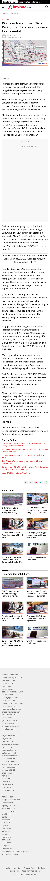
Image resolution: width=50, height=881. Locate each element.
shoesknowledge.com (11, 712)
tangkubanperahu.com (11, 800)
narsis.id (5, 776)
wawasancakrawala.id (11, 744)
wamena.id (6, 837)
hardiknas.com (8, 784)
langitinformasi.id (9, 738)
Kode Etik (17, 868)
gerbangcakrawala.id (10, 726)
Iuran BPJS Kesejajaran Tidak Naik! (17, 473)
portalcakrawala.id (9, 761)
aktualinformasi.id (9, 714)
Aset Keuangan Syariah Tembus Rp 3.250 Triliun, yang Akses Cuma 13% (25, 450)
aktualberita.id (7, 747)
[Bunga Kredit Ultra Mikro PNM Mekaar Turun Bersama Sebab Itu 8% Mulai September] (12, 549)
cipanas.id (6, 825)
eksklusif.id (6, 828)
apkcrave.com (7, 689)
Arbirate (32, 874)
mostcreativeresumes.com (13, 703)
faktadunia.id (7, 717)
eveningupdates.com (10, 697)
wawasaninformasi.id (10, 756)
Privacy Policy (30, 868)
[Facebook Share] (26, 482)
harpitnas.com (8, 790)
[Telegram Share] (41, 482)
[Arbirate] (19, 7)
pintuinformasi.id (9, 753)
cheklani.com (7, 683)
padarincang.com (9, 811)
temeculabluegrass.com (12, 677)
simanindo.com (8, 808)
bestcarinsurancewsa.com (12, 692)
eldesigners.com (8, 680)
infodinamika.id (8, 773)
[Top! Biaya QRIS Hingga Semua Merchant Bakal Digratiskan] (37, 524)
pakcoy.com (7, 787)
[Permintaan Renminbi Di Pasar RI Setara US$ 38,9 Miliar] (12, 524)
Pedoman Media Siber (31, 871)
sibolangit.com (8, 802)
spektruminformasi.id (10, 764)
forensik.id (6, 781)
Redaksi (41, 868)
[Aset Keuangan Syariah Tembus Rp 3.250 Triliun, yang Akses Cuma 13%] (37, 499)
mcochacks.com (8, 700)
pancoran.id (7, 819)
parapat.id (6, 840)
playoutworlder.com (10, 674)
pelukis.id (5, 817)
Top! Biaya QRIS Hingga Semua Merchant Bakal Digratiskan (22, 462)
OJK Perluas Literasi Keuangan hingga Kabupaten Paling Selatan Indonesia (23, 444)
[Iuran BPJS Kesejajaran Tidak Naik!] (37, 549)
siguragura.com (8, 805)
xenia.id (5, 834)
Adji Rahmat (11, 35)
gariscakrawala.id (9, 723)
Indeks (7, 868)
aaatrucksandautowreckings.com (15, 851)
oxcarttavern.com (9, 706)
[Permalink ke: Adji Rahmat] (4, 36)
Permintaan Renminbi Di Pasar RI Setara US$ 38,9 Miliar (23, 456)
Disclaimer (14, 871)
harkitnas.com (8, 797)
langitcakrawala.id (9, 735)
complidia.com (8, 694)
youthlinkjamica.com (10, 854)
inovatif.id (6, 831)
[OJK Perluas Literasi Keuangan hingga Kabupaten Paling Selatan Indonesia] (12, 499)
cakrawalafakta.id (9, 750)
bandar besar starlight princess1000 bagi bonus (21, 660)
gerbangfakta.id (8, 770)
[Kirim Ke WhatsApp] (46, 482)
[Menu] (3, 7)
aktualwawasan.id (9, 767)
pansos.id (6, 778)
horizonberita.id (8, 758)
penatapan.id (7, 842)
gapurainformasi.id (9, 720)
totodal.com (7, 686)
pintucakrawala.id (9, 741)
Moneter (5, 19)
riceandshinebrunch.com (12, 709)
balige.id (5, 845)
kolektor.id (6, 814)
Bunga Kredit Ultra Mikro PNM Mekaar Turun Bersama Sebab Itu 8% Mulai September (25, 468)
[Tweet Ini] (31, 482)
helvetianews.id (8, 729)
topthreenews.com (10, 848)
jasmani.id (6, 822)
